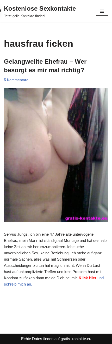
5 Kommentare (16, 80)
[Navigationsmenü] (102, 11)
